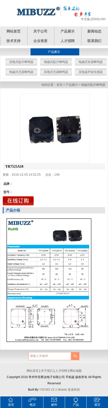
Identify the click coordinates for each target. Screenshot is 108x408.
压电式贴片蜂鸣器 (21, 62)
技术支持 (14, 41)
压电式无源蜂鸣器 (56, 72)
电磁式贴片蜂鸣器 (56, 62)
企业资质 (40, 41)
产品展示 (68, 31)
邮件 (54, 404)
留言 (97, 404)
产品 (76, 404)
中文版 (85, 19)
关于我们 (47, 371)
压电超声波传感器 (91, 72)
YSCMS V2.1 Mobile (53, 389)
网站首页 (14, 31)
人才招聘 (68, 41)
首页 (60, 85)
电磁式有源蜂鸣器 (91, 62)
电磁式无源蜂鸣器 (21, 72)
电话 (33, 404)
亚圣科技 (74, 389)
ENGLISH (98, 19)
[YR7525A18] (55, 128)
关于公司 (40, 31)
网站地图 (76, 371)
